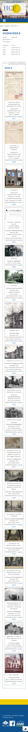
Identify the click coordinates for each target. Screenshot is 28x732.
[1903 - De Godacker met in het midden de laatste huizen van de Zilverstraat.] (14, 563)
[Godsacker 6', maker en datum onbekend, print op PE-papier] (14, 628)
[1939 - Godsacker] (14, 277)
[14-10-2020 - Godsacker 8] (14, 176)
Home (1, 26)
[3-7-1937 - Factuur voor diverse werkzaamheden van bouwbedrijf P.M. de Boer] (14, 85)
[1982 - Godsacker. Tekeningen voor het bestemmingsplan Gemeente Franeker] (14, 213)
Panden (7, 26)
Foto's (5, 63)
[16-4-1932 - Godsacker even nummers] (14, 412)
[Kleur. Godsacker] (14, 663)
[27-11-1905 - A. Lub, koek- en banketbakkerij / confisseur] (14, 133)
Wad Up (11, 717)
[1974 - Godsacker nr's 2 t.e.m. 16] (14, 352)
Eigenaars (21, 63)
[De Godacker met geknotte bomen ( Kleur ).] (14, 535)
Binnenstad (5, 30)
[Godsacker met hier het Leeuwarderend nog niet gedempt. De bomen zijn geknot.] (14, 475)
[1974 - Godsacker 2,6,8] (14, 316)
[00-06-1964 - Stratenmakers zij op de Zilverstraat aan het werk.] (14, 382)
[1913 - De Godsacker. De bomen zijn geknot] (14, 506)
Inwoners (13, 63)
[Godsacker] (14, 250)
